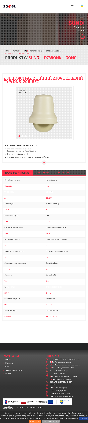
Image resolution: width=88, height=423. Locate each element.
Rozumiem (83, 418)
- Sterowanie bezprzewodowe (65, 365)
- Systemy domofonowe (61, 379)
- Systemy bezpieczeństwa (62, 368)
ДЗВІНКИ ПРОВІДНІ (53, 51)
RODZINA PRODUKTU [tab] (62, 173)
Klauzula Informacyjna (51, 421)
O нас (7, 367)
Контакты (8, 374)
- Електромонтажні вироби (62, 396)
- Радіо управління (58, 391)
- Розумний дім (59, 371)
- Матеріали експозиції (60, 393)
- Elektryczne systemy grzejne (63, 376)
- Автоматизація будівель (60, 362)
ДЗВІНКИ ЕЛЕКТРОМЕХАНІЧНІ (17, 53)
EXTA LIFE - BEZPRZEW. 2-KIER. (61, 382)
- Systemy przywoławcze (61, 385)
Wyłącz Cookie (35, 421)
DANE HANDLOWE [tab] (42, 173)
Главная (8, 360)
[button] (18, 112)
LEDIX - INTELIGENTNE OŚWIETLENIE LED (65, 359)
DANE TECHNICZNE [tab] (17, 172)
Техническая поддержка (13, 370)
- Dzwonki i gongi (33, 51)
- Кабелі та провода (58, 373)
